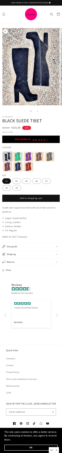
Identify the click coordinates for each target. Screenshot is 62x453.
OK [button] (31, 447)
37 (46, 181)
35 (16, 188)
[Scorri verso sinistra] (24, 111)
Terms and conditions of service (21, 379)
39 (26, 181)
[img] (32, 289)
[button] (3, 14)
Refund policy (12, 386)
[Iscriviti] (52, 412)
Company (10, 358)
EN (51, 450)
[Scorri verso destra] (37, 111)
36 (6, 188)
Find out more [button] (20, 439)
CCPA (8, 392)
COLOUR (6, 147)
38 (36, 181)
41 (6, 181)
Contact (10, 365)
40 (16, 181)
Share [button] (8, 270)
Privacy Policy (12, 372)
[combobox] (54, 450)
